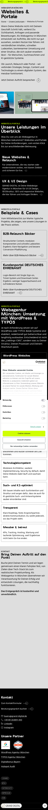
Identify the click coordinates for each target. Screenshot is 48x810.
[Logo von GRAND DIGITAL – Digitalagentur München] (10, 805)
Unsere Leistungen (17, 22)
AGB (3, 798)
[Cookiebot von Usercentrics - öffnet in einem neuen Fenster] (35, 362)
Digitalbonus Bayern (10, 762)
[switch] (43, 406)
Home (3, 22)
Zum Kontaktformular (11, 703)
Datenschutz (7, 788)
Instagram (9, 727)
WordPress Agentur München (15, 752)
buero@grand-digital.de (15, 716)
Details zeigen (35, 427)
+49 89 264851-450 (13, 720)
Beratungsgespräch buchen (14, 709)
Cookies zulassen (24, 433)
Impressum (6, 793)
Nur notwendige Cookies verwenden (24, 446)
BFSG (4, 783)
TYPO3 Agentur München (13, 757)
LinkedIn (8, 724)
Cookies (5, 778)
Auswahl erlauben (24, 440)
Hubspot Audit (8, 766)
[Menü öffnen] (44, 805)
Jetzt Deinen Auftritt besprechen (18, 80)
